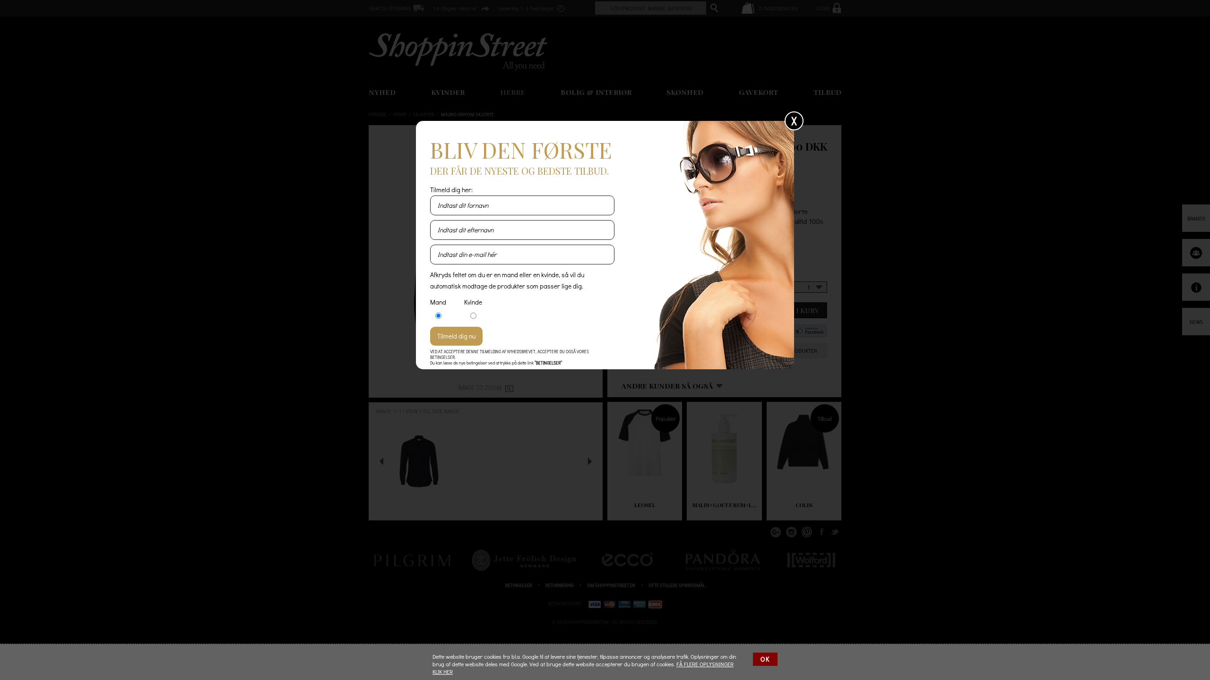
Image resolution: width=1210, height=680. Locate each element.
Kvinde (473, 302)
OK (765, 658)
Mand (438, 302)
